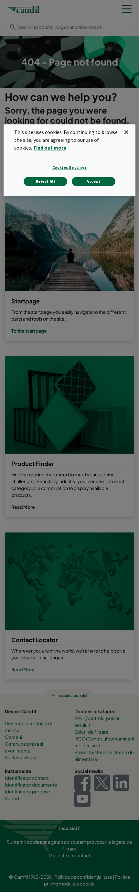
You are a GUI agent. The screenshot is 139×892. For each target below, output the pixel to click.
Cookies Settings (69, 167)
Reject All (45, 181)
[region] (70, 160)
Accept (94, 181)
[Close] (126, 132)
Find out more (50, 147)
